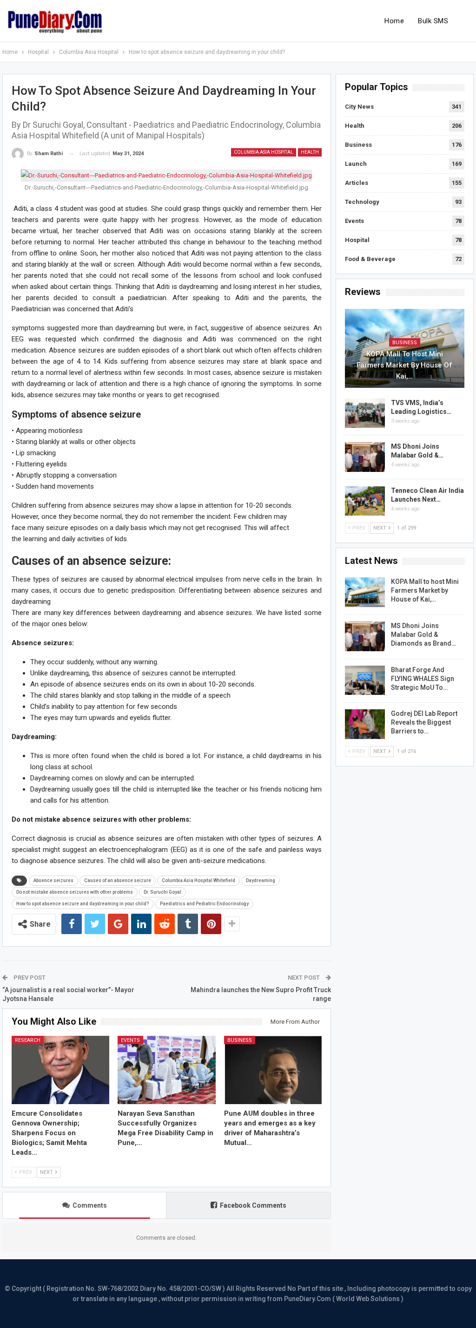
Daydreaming (260, 880)
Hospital (357, 239)
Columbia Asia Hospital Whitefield (198, 880)
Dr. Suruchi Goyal (162, 892)
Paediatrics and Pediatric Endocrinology (204, 903)
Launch (356, 163)
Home (394, 21)
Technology (362, 201)
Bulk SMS (433, 21)
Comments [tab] (90, 1205)
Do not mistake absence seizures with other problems (74, 892)
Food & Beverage (370, 258)
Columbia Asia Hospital (263, 152)
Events (130, 1040)
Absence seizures (53, 880)
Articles (356, 182)
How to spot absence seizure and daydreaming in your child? (82, 903)
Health (310, 152)
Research (27, 1040)
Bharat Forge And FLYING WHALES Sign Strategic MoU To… (422, 678)
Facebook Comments (253, 1205)
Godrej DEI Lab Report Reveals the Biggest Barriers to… (424, 722)
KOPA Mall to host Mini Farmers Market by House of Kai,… (404, 365)
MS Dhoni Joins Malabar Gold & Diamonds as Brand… (423, 634)
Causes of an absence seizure (117, 880)
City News (359, 106)
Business (239, 1040)
